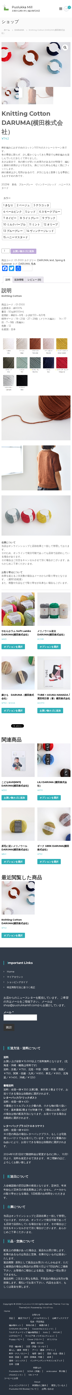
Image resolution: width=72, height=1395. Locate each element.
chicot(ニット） (16, 1374)
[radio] (8, 205)
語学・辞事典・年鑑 (33, 1357)
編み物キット (15, 1325)
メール (9, 1012)
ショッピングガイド (17, 982)
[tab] (8, 280)
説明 (8, 279)
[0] (66, 8)
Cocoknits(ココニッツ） (43, 1328)
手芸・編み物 (15, 1346)
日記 (11, 1318)
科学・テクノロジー (18, 1353)
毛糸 (33, 263)
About (37, 1382)
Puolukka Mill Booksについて (23, 1389)
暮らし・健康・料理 (18, 1350)
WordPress (48, 1307)
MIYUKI (56, 1332)
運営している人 (58, 1385)
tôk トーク (33, 1374)
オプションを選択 (13, 646)
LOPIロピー (14, 1336)
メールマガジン (40, 1318)
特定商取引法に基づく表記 (21, 987)
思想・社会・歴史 (55, 1353)
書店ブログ (23, 1318)
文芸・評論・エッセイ (36, 1346)
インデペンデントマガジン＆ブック (46, 1360)
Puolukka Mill (22, 7)
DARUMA (19, 30)
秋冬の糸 (30, 1325)
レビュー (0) (34, 279)
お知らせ (36, 1314)
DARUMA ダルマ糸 (18, 1328)
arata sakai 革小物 (55, 1371)
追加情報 (19, 279)
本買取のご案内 (39, 1385)
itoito (45, 1332)
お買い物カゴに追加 (23, 251)
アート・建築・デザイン (43, 1350)
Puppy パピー (15, 1339)
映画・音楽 (14, 1357)
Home (10, 971)
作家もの (37, 1367)
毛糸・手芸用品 (37, 1321)
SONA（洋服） (34, 1371)
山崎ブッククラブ (60, 1318)
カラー (7, 198)
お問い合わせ (48, 1389)
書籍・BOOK (37, 1343)
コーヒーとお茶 (11, 1378)
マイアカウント (15, 976)
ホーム (7, 30)
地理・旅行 (37, 1353)
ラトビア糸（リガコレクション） (40, 1336)
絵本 (49, 1357)
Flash (63, 1304)
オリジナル (52, 1339)
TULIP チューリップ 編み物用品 (23, 1332)
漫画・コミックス (17, 1360)
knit (52, 260)
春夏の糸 (43, 1325)
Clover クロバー (34, 1339)
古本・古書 (14, 1364)
